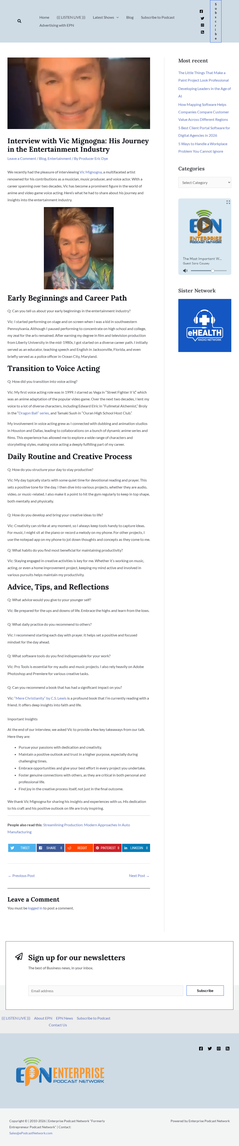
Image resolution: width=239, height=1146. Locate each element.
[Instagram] (202, 25)
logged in (35, 908)
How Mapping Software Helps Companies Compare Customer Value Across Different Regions (203, 112)
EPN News (64, 1018)
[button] (20, 21)
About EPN (43, 1018)
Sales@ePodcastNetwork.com (31, 1133)
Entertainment (59, 158)
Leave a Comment (21, 158)
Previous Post (21, 875)
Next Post (139, 875)
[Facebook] (201, 11)
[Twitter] (202, 18)
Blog (42, 158)
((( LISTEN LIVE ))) (16, 1018)
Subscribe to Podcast (93, 1018)
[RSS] (202, 32)
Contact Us (58, 1025)
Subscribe (205, 990)
